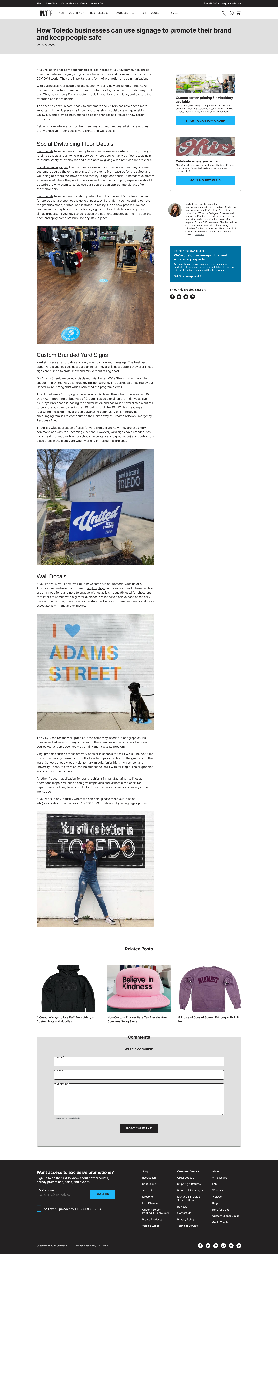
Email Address (46, 1190)
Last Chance (150, 1203)
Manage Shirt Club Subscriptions (188, 1198)
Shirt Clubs (52, 3)
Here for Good (98, 3)
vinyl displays (96, 588)
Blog (215, 1203)
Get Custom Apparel (186, 276)
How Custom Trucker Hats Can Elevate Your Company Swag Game (137, 1019)
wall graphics (91, 778)
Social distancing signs (52, 167)
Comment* (62, 1083)
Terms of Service (187, 1225)
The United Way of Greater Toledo (82, 398)
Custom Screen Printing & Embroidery (155, 1211)
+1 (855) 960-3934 (87, 1209)
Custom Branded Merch (74, 3)
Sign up (102, 1194)
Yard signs (44, 362)
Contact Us (184, 1213)
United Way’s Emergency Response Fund (81, 382)
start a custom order (205, 120)
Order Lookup (185, 1177)
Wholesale (218, 1190)
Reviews (182, 1206)
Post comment (139, 1128)
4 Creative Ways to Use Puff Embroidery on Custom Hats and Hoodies (66, 1019)
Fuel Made (102, 1245)
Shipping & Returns (189, 1184)
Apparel (147, 1190)
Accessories (125, 12)
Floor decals (45, 151)
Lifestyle (147, 1196)
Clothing (75, 12)
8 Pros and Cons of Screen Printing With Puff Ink (208, 1019)
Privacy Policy (185, 1219)
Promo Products (152, 1219)
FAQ (214, 1184)
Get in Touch (220, 1222)
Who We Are (219, 1177)
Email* (59, 1070)
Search (174, 13)
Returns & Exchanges (190, 1190)
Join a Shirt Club (205, 180)
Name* (60, 1057)
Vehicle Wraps (151, 1225)
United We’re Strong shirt (54, 387)
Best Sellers (99, 12)
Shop (39, 3)
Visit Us (217, 1196)
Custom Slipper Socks (225, 1215)
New (62, 12)
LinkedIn (199, 234)
